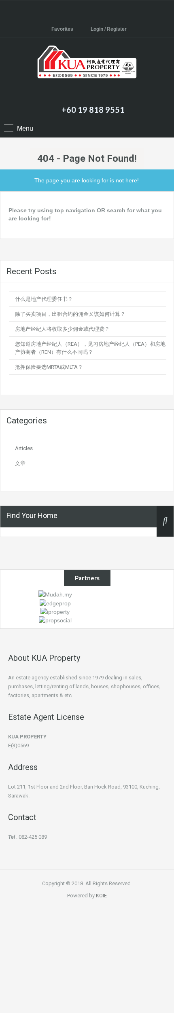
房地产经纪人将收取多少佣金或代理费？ (62, 329)
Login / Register (109, 29)
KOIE (101, 895)
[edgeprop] (55, 602)
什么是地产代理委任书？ (44, 299)
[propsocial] (55, 620)
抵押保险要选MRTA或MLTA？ (49, 367)
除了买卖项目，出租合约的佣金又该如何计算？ (70, 314)
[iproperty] (55, 611)
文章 (20, 463)
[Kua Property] (87, 72)
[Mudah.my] (55, 594)
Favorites (62, 29)
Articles (24, 448)
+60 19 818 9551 (93, 109)
